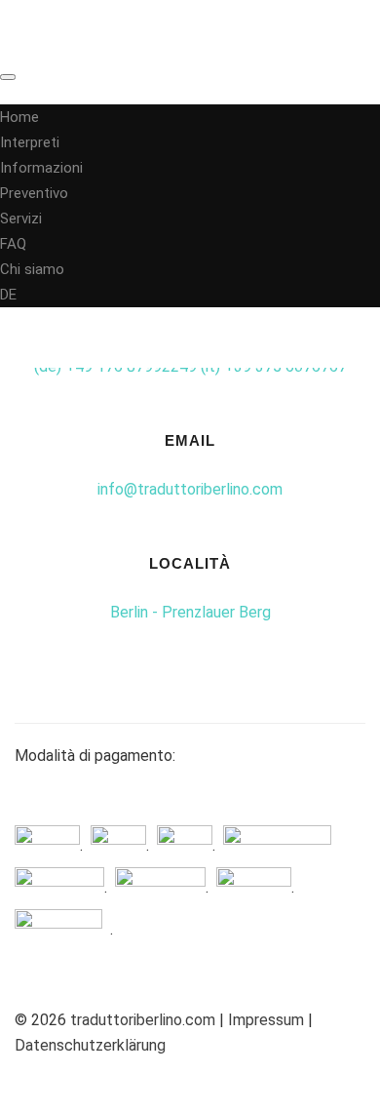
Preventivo (34, 193)
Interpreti (29, 142)
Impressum (268, 1020)
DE (8, 294)
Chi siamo (32, 269)
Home (19, 117)
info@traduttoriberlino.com (190, 489)
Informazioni (41, 168)
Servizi (21, 218)
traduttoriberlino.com (142, 1020)
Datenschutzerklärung (90, 1045)
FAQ (13, 244)
